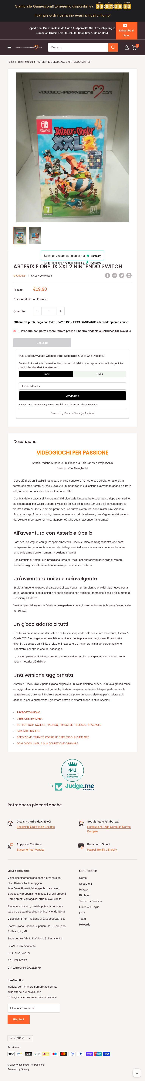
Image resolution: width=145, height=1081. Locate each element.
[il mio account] (127, 47)
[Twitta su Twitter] (121, 275)
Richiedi (18, 1019)
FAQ (82, 912)
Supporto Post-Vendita (30, 849)
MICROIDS (19, 275)
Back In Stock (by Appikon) (79, 413)
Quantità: (19, 311)
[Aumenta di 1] (60, 311)
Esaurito (42, 342)
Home (11, 61)
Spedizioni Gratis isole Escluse (36, 826)
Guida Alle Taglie (89, 907)
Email (45, 374)
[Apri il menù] (9, 47)
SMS (99, 374)
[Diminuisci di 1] (37, 311)
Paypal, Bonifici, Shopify (102, 849)
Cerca (83, 877)
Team (82, 918)
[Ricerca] (113, 47)
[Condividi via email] (129, 275)
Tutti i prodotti (25, 61)
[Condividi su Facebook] (107, 275)
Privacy (84, 889)
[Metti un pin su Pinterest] (114, 275)
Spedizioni (85, 883)
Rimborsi (84, 895)
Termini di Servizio (90, 901)
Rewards (84, 924)
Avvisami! (72, 395)
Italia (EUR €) (17, 1038)
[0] (134, 47)
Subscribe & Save (126, 33)
